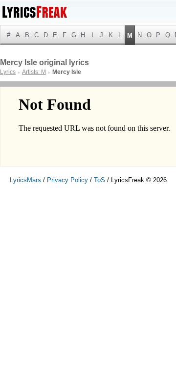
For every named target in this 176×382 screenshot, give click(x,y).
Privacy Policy (67, 180)
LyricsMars (25, 180)
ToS (99, 180)
